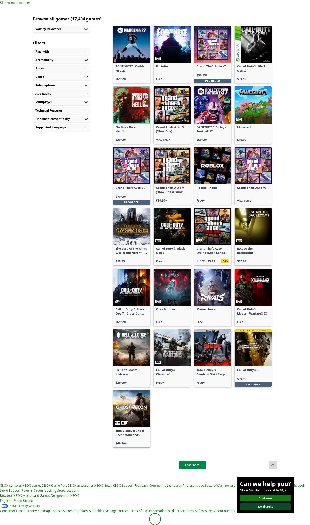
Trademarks (156, 510)
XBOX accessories (81, 485)
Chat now (265, 498)
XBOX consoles (11, 485)
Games (45, 495)
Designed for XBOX (65, 495)
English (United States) (16, 500)
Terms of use (138, 510)
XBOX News (103, 485)
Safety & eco (204, 510)
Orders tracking (45, 490)
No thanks (265, 507)
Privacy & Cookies (90, 510)
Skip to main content (15, 2)
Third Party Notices (180, 510)
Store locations (68, 490)
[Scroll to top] (273, 465)
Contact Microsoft (64, 510)
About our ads (224, 510)
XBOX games (32, 485)
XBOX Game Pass (54, 485)
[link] (131, 54)
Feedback (141, 485)
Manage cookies (116, 510)
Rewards (6, 495)
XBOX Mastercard (26, 495)
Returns (27, 490)
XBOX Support (123, 485)
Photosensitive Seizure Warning (206, 485)
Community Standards (165, 485)
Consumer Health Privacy (18, 510)
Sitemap (44, 510)
